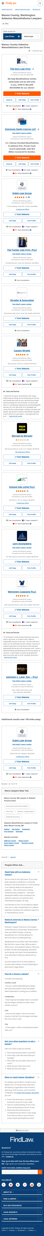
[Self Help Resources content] (40, 1205)
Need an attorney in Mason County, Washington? (21, 920)
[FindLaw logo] (12, 3)
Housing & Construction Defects (17, 806)
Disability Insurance (13, 817)
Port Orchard (8, 831)
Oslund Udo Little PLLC (22, 486)
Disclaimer (21, 1230)
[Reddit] (32, 1185)
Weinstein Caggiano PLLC (22, 591)
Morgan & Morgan (22, 435)
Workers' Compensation (26, 811)
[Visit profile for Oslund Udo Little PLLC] (22, 479)
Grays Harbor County (11, 843)
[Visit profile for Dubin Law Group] (22, 185)
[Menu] (3, 3)
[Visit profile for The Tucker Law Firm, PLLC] (22, 242)
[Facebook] (4, 1185)
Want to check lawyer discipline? (19, 1077)
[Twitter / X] (18, 1185)
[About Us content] (40, 1192)
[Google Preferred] (39, 1185)
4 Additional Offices (22, 209)
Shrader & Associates (22, 300)
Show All (4, 857)
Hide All (13, 857)
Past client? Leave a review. (22, 133)
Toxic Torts (9, 811)
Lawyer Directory (7, 9)
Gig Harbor (16, 829)
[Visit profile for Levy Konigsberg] (22, 536)
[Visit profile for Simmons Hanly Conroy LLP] (22, 121)
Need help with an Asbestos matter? (17, 873)
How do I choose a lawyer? (17, 974)
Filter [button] (6, 24)
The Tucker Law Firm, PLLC (22, 249)
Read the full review (15, 416)
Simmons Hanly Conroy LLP (20, 129)
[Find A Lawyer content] (40, 1199)
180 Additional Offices (22, 452)
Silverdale (19, 831)
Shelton (7, 829)
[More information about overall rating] (29, 197)
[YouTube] (11, 1185)
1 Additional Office (22, 503)
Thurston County (27, 843)
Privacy (12, 1230)
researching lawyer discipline (27, 1093)
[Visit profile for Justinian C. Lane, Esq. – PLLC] (22, 669)
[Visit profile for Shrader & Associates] (22, 292)
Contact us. (10, 1157)
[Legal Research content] (40, 1212)
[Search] (40, 3)
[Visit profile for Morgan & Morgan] (22, 428)
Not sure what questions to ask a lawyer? (20, 1042)
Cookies (31, 1230)
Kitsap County (23, 841)
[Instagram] (25, 1185)
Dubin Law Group (22, 193)
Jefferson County (10, 841)
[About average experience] (30, 109)
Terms (4, 1230)
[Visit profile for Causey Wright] (22, 343)
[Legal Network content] (40, 1219)
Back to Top (23, 1130)
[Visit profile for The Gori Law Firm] (22, 61)
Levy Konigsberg (22, 543)
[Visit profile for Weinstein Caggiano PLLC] (22, 584)
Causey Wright (22, 350)
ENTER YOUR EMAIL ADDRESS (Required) (16, 1168)
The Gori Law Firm (20, 68)
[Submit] (40, 1172)
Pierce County (9, 845)
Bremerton (26, 829)
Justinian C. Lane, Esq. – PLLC (22, 676)
